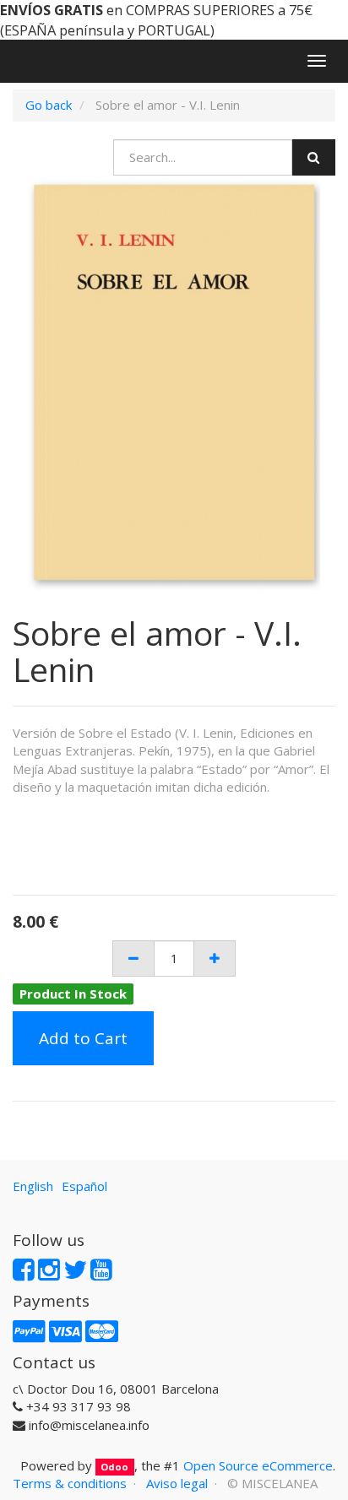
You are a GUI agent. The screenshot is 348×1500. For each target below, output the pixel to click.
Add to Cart (83, 1038)
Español (84, 1186)
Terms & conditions (70, 1483)
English (33, 1186)
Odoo (114, 1466)
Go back (48, 104)
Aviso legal (177, 1483)
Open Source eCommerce (258, 1465)
